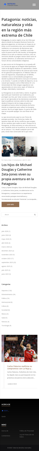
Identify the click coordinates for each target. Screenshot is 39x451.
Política (5, 298)
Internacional (7, 302)
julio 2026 (6, 231)
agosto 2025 (7, 266)
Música (5, 314)
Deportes (7, 291)
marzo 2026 (7, 247)
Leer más (10, 204)
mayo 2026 (6, 239)
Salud (4, 318)
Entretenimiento (8, 294)
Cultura (5, 306)
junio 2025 (6, 274)
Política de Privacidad (27, 431)
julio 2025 (6, 270)
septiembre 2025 (9, 262)
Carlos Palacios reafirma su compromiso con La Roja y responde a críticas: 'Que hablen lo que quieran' (19, 367)
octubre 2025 (8, 258)
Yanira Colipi (7, 160)
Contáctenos (6, 436)
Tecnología (6, 326)
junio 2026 (6, 235)
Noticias (5, 322)
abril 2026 (6, 243)
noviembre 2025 (8, 255)
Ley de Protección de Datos (27, 436)
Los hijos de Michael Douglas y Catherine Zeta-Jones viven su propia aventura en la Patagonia (18, 174)
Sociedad (6, 310)
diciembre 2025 (8, 251)
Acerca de (5, 431)
